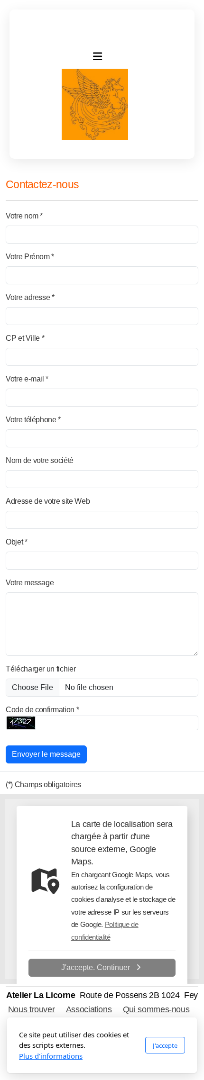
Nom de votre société (40, 460)
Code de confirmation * (42, 710)
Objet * (17, 542)
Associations (89, 1009)
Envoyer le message (46, 754)
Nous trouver (31, 1009)
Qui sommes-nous (156, 1009)
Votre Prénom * (30, 257)
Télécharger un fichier (40, 669)
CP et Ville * (25, 338)
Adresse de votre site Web (48, 501)
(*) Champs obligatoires (43, 785)
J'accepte (165, 1045)
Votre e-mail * (27, 379)
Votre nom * (24, 216)
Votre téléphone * (33, 420)
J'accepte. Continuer (95, 967)
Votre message (30, 583)
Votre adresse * (30, 297)
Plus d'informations (51, 1056)
